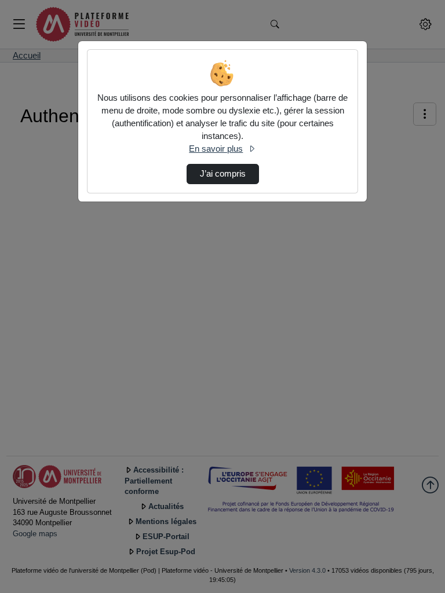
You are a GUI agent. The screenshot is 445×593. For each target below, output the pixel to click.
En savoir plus (216, 148)
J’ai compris (223, 173)
